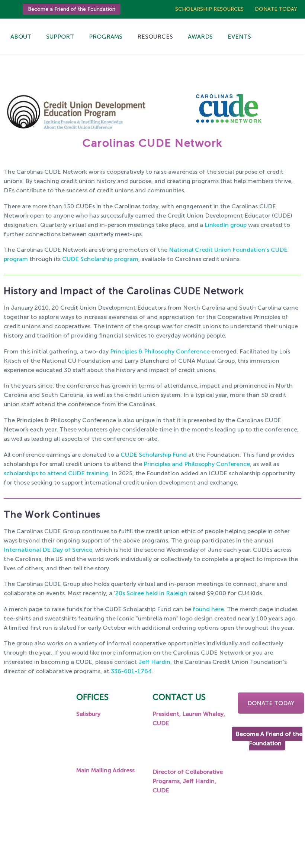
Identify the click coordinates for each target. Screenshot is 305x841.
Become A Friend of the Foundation (268, 738)
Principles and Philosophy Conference (197, 463)
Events (239, 36)
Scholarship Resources (209, 9)
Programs (105, 36)
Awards (200, 36)
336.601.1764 (179, 804)
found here (208, 609)
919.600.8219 (179, 737)
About (20, 36)
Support (60, 36)
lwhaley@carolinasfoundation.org (199, 755)
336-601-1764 (131, 671)
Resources (155, 36)
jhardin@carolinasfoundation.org (198, 823)
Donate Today (276, 9)
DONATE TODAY (270, 703)
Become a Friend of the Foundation (71, 9)
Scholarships (39, 755)
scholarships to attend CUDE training (56, 473)
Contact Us (38, 799)
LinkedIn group (226, 224)
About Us (34, 744)
